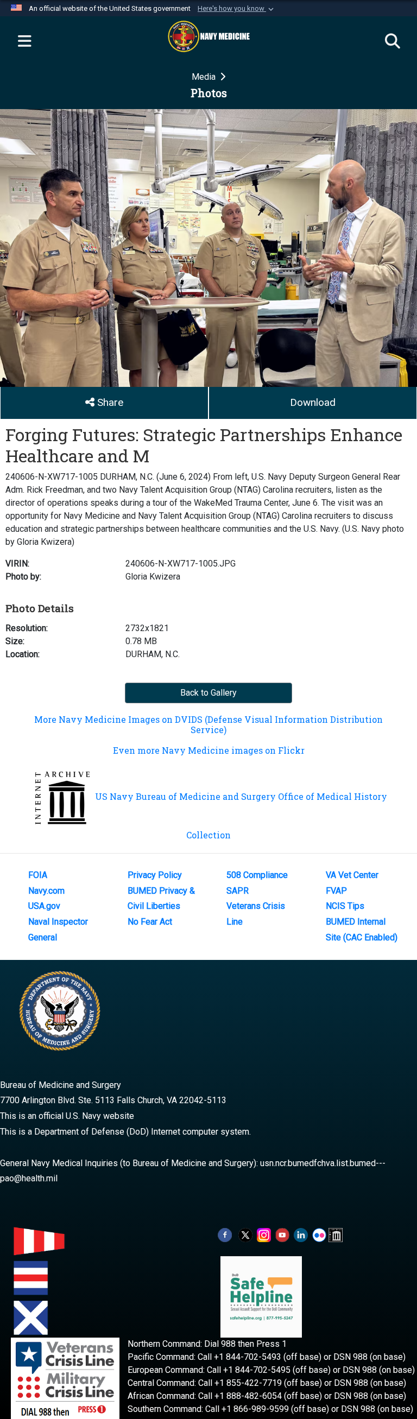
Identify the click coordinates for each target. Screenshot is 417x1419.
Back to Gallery (208, 693)
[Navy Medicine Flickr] (319, 1234)
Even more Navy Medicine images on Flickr (209, 750)
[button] (237, 8)
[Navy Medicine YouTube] (282, 1234)
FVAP (336, 891)
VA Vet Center (352, 875)
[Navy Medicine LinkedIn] (301, 1234)
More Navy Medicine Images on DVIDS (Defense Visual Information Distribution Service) (208, 724)
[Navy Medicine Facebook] (225, 1234)
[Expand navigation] (24, 42)
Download (313, 402)
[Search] (392, 42)
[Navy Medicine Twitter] (245, 1234)
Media (205, 77)
